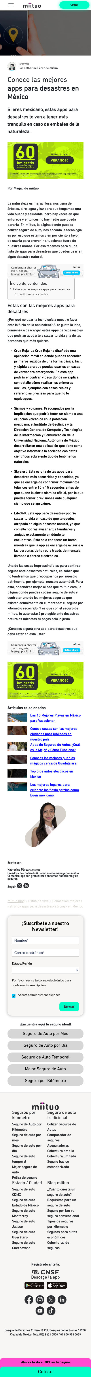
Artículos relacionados (34, 294)
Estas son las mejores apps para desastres (41, 289)
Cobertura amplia (60, 1151)
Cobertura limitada (61, 1156)
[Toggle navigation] (11, 5)
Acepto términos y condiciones (39, 995)
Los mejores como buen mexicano (54, 790)
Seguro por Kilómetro (45, 1081)
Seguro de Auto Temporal (45, 1057)
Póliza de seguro (24, 1177)
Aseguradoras (58, 1145)
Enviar (69, 1007)
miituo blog (16, 901)
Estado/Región (22, 963)
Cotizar (74, 5)
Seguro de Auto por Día (45, 1045)
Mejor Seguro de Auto (45, 1069)
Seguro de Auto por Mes (45, 1033)
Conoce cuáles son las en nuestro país (53, 734)
